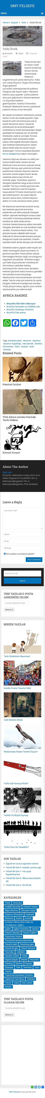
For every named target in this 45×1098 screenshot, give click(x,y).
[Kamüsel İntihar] (22, 369)
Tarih (18, 967)
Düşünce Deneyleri (14, 914)
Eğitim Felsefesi (21, 929)
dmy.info (8, 53)
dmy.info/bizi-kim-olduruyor (21, 303)
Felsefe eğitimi (30, 933)
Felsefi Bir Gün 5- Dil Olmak (18, 885)
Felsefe (35, 929)
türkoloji (7, 349)
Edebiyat (30, 914)
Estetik (28, 918)
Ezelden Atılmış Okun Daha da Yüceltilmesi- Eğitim (19, 923)
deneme (27, 340)
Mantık (24, 960)
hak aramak (28, 343)
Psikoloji (9, 963)
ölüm (17, 346)
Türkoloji (31, 979)
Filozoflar (9, 952)
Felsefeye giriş (27, 944)
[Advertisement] (22, 1055)
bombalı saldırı (15, 340)
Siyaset (24, 346)
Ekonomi (9, 918)
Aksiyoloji (17, 903)
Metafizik (34, 960)
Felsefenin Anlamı (13, 936)
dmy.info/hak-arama (16, 312)
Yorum (8, 983)
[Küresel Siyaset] (22, 437)
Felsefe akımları (12, 933)
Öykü (16, 983)
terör (32, 346)
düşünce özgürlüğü (12, 343)
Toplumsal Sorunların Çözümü (19, 975)
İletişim (8, 986)
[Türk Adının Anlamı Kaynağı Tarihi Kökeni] (22, 401)
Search (22, 581)
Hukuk (25, 956)
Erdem (19, 918)
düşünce (36, 340)
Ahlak (7, 903)
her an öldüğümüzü (12, 154)
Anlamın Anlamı (30, 906)
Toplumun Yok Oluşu (14, 979)
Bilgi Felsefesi (11, 910)
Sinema (19, 963)
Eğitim (8, 929)
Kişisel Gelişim (11, 960)
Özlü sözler (27, 983)
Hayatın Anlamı (12, 956)
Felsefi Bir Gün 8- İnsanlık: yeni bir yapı (23, 867)
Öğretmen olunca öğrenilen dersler (22, 864)
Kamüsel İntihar (12, 384)
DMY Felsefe (22, 5)
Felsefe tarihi (11, 944)
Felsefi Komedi (28, 948)
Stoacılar (9, 967)
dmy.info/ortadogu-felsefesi (20, 309)
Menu (4, 13)
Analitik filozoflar (12, 906)
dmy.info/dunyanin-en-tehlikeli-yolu (23, 306)
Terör (20, 53)
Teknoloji (27, 967)
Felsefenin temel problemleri (18, 940)
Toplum (8, 971)
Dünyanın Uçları (28, 910)
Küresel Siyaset (11, 452)
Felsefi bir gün (11, 948)
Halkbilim (21, 952)
